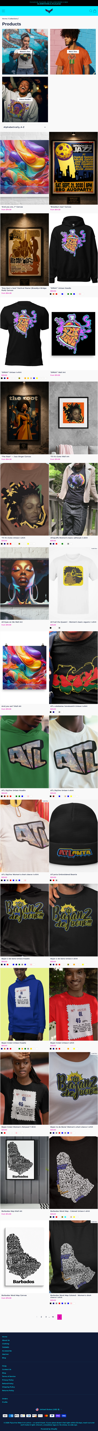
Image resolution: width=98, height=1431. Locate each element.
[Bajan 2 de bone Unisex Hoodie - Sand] (28, 964)
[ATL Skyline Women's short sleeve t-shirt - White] (22, 880)
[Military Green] (71, 294)
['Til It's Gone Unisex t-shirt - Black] (2, 544)
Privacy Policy (8, 1380)
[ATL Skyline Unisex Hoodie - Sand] (25, 796)
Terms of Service (8, 1376)
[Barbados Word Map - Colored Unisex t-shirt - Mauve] (68, 1217)
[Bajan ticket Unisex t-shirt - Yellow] (74, 1049)
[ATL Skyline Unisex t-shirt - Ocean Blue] (68, 796)
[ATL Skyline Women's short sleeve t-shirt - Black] (2, 880)
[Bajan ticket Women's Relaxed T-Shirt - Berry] (8, 1133)
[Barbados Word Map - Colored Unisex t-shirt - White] (80, 1217)
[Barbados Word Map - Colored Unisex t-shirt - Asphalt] (59, 1217)
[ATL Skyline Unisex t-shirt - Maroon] (53, 796)
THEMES (5, 1347)
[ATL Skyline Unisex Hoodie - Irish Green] (16, 796)
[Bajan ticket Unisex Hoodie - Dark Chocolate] (5, 1049)
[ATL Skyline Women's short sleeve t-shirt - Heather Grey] (16, 880)
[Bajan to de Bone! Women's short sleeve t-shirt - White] (74, 1133)
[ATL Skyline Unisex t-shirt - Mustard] (62, 796)
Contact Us (6, 1369)
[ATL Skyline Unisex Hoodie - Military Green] (19, 796)
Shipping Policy (8, 1387)
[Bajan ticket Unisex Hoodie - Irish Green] (19, 1049)
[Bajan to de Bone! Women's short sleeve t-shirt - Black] (51, 1133)
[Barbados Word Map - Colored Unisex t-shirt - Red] (56, 1217)
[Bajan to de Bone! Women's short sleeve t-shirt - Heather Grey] (65, 1133)
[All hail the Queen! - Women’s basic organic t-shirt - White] (56, 628)
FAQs (4, 1366)
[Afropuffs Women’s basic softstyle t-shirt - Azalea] (65, 544)
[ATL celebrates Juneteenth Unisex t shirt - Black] (51, 712)
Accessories (7, 1351)
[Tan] (31, 378)
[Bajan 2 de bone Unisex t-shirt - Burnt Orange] (74, 964)
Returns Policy (8, 1390)
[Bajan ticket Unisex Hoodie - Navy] (2, 1049)
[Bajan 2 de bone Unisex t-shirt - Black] (51, 964)
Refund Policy (7, 1383)
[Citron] (43, 378)
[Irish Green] (68, 294)
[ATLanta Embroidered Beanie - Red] (53, 880)
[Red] (56, 294)
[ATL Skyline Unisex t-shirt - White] (77, 796)
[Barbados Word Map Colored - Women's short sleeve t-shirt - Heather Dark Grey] (56, 1303)
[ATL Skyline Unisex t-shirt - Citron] (74, 796)
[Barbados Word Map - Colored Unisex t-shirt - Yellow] (74, 1217)
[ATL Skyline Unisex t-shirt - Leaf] (56, 796)
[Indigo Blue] (62, 294)
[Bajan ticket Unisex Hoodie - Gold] (31, 1049)
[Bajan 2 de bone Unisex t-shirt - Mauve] (71, 964)
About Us (6, 1340)
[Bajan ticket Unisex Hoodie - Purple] (8, 1049)
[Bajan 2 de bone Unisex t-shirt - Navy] (53, 964)
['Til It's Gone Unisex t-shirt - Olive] (19, 544)
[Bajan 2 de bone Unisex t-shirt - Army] (65, 964)
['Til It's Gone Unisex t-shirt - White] (34, 544)
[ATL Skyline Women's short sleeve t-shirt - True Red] (10, 880)
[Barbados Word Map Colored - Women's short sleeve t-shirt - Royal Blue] (62, 1303)
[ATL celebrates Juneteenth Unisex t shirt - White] (62, 712)
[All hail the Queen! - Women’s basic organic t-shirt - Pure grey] (59, 628)
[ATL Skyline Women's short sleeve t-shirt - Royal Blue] (13, 880)
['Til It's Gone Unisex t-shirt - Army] (16, 544)
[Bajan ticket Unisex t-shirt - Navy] (53, 1049)
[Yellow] (37, 378)
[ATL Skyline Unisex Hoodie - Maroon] (5, 796)
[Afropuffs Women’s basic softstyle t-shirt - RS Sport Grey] (68, 544)
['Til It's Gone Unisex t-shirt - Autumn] (22, 544)
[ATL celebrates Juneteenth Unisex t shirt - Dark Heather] (56, 712)
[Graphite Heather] (65, 294)
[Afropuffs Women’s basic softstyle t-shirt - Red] (56, 544)
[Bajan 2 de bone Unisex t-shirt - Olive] (68, 964)
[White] (83, 294)
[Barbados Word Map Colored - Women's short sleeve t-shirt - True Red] (59, 1303)
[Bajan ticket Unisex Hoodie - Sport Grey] (28, 1049)
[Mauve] (22, 378)
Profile (4, 1402)
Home (4, 19)
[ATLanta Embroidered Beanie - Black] (51, 880)
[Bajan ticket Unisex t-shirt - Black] (51, 1049)
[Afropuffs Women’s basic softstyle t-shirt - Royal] (59, 544)
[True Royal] (13, 378)
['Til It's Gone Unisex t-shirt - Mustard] (25, 544)
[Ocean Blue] (34, 378)
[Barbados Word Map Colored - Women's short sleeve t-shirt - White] (74, 1303)
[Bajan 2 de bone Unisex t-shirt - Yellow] (83, 964)
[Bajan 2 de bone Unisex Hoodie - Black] (2, 964)
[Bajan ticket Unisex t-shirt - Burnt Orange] (68, 1049)
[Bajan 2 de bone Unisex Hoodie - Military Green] (19, 964)
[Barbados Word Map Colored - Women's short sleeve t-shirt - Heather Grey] (65, 1303)
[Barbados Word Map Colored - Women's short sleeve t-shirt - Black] (51, 1303)
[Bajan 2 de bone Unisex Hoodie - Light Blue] (25, 964)
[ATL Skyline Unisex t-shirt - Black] (51, 796)
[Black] (51, 294)
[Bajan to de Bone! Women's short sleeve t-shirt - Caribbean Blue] (68, 1133)
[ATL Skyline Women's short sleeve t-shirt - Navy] (5, 880)
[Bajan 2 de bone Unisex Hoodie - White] (34, 964)
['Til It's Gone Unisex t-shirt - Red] (10, 544)
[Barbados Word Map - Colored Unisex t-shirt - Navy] (53, 1217)
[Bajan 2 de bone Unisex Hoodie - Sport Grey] (22, 964)
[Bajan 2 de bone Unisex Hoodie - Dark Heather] (10, 964)
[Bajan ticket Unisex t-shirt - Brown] (56, 1049)
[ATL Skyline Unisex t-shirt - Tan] (65, 796)
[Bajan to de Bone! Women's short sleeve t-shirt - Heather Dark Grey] (56, 1133)
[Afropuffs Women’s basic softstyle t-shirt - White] (71, 544)
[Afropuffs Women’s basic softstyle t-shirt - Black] (51, 544)
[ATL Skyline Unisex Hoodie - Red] (10, 796)
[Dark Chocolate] (53, 294)
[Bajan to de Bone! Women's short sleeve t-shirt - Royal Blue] (62, 1133)
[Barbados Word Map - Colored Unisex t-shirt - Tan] (71, 1217)
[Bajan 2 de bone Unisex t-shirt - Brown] (56, 964)
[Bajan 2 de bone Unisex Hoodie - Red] (8, 964)
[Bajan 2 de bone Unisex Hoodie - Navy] (5, 964)
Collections (13, 19)
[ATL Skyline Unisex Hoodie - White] (31, 796)
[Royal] (59, 294)
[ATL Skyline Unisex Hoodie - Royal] (13, 796)
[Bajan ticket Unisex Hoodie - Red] (10, 1049)
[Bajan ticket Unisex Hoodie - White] (37, 1049)
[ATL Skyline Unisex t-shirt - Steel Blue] (59, 796)
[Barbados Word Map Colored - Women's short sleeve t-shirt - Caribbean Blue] (68, 1303)
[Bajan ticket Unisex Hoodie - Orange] (22, 1049)
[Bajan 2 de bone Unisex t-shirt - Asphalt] (62, 964)
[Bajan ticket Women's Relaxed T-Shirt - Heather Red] (5, 1133)
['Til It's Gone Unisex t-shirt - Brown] (8, 544)
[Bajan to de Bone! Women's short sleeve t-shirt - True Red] (59, 1133)
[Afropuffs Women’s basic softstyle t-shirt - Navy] (53, 544)
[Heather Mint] (40, 378)
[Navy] (5, 378)
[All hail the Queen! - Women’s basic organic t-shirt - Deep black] (51, 628)
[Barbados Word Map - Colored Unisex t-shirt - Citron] (77, 1217)
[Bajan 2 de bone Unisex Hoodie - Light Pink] (31, 964)
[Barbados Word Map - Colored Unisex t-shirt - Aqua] (65, 1217)
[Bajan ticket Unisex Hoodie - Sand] (34, 1049)
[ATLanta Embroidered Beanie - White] (59, 880)
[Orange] (25, 378)
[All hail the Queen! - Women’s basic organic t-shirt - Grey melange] (53, 628)
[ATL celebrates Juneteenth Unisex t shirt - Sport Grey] (59, 712)
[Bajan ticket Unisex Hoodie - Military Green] (25, 1049)
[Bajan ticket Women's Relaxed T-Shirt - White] (22, 1133)
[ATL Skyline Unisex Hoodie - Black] (2, 796)
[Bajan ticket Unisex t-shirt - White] (77, 1049)
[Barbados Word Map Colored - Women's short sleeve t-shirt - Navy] (53, 1303)
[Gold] (28, 378)
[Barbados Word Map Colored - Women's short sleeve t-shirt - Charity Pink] (71, 1303)
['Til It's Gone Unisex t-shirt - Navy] (5, 544)
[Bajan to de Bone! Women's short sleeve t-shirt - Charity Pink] (71, 1133)
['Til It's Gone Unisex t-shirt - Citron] (31, 544)
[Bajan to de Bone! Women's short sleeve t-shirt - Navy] (53, 1133)
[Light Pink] (80, 294)
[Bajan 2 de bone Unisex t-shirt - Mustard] (77, 964)
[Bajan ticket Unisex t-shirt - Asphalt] (65, 1049)
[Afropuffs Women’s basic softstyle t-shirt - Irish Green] (62, 544)
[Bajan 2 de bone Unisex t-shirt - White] (86, 964)
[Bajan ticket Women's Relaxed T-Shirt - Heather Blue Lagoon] (13, 1133)
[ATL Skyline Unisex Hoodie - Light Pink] (28, 796)
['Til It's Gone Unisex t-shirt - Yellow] (28, 544)
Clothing (5, 1344)
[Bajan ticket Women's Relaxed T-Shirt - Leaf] (10, 1133)
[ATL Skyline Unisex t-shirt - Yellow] (71, 796)
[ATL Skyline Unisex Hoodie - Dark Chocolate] (8, 796)
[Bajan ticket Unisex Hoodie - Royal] (13, 1049)
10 (53, 1317)
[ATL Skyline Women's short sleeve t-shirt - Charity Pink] (25, 880)
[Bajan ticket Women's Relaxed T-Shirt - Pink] (16, 1133)
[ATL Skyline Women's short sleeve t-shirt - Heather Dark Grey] (8, 880)
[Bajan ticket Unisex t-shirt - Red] (59, 1049)
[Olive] (19, 378)
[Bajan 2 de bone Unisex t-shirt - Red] (59, 964)
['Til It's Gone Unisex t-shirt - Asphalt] (13, 544)
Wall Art (5, 1354)
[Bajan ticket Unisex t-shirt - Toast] (71, 1049)
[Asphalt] (16, 378)
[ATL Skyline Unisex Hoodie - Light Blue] (22, 796)
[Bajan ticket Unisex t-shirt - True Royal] (62, 1049)
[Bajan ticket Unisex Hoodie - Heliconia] (16, 1049)
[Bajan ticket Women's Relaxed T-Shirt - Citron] (19, 1133)
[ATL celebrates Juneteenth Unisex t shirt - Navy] (53, 712)
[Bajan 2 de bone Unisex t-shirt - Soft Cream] (80, 964)
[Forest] (10, 378)
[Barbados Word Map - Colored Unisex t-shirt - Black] (51, 1217)
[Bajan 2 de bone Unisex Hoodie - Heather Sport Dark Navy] (16, 964)
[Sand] (77, 294)
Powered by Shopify (49, 1429)
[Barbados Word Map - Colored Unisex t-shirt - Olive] (62, 1217)
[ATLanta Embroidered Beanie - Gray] (56, 880)
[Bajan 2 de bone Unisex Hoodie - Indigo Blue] (13, 964)
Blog (4, 1358)
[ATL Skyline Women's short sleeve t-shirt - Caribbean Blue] (19, 880)
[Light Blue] (74, 294)
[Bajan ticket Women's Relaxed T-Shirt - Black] (2, 1133)
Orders (5, 1399)
